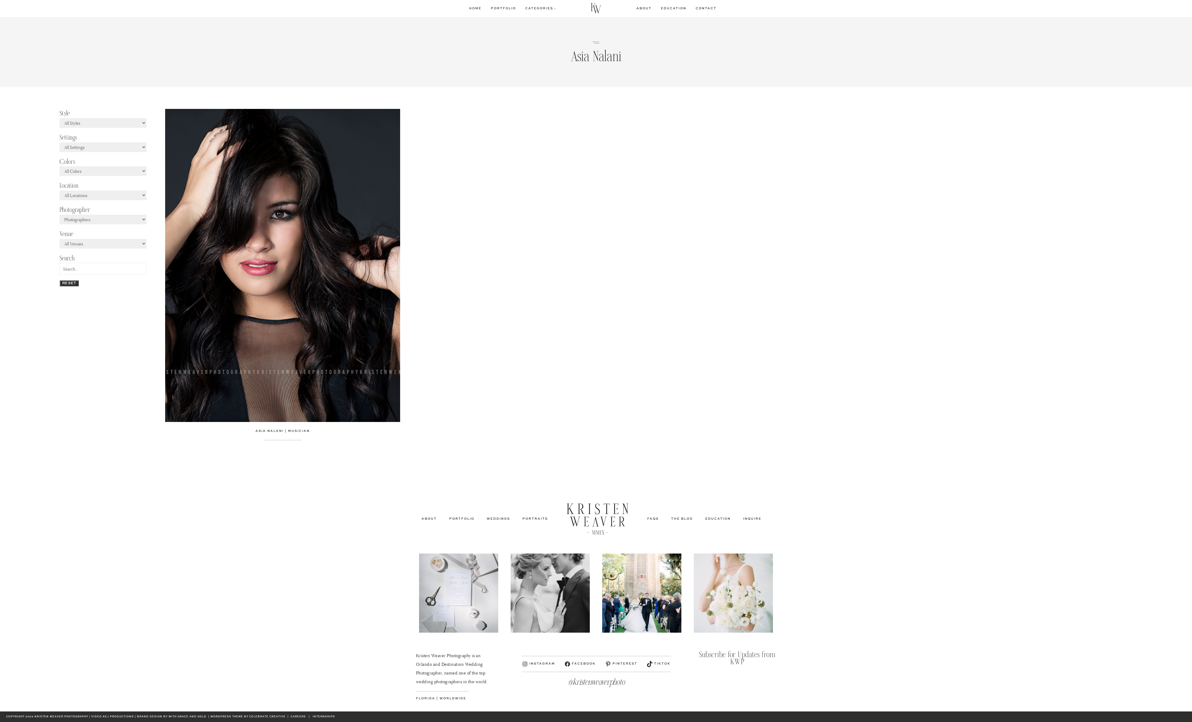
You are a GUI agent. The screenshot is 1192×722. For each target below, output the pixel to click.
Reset (69, 283)
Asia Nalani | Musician (282, 431)
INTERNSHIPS (324, 716)
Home (475, 8)
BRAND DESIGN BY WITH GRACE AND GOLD (171, 716)
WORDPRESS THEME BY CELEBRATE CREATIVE (248, 716)
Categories (539, 8)
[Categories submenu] (555, 8)
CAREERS (298, 716)
